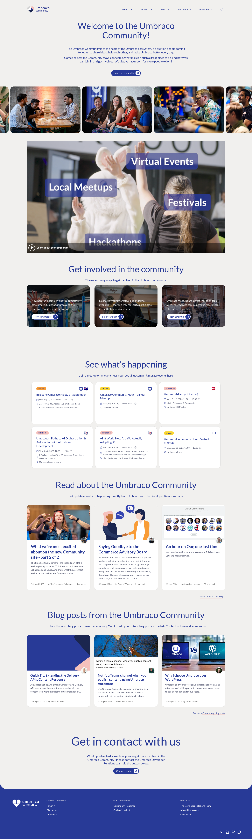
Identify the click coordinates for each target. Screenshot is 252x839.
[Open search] (222, 9)
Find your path (109, 316)
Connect (144, 9)
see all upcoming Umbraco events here (149, 375)
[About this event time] (71, 400)
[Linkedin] (227, 833)
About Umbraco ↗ (189, 810)
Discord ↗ (52, 810)
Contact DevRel (124, 771)
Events (125, 9)
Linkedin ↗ (52, 814)
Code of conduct (121, 810)
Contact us (185, 814)
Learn (162, 9)
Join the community (124, 73)
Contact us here (176, 626)
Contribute (182, 9)
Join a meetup (177, 316)
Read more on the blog (211, 596)
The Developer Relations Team (195, 805)
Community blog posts (213, 713)
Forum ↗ (51, 805)
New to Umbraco (43, 316)
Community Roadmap (124, 805)
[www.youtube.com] (221, 833)
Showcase (204, 9)
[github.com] (233, 833)
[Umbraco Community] (38, 9)
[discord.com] (239, 833)
